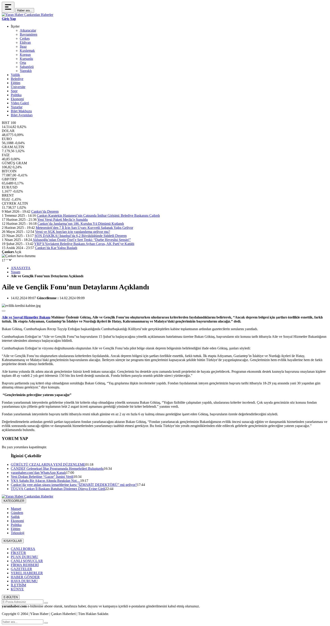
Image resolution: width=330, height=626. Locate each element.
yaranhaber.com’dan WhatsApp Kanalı (38, 472)
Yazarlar (16, 107)
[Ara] (46, 623)
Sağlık (15, 517)
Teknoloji (17, 533)
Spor (14, 91)
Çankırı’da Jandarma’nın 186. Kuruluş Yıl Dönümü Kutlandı (80, 223)
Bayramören (28, 34)
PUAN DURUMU (24, 557)
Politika (16, 95)
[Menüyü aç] (8, 7)
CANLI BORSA (23, 549)
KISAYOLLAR (13, 541)
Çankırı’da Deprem (45, 211)
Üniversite (18, 87)
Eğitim (15, 83)
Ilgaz (23, 46)
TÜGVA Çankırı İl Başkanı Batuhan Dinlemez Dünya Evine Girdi (58, 489)
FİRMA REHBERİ (25, 565)
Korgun (25, 54)
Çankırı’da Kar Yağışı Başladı (56, 248)
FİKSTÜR (18, 553)
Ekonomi (17, 99)
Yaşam (15, 272)
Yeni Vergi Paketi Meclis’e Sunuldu (62, 219)
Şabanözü (27, 67)
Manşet (16, 509)
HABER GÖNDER (25, 577)
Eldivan (25, 42)
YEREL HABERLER (27, 573)
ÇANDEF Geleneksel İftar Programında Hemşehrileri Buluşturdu (57, 468)
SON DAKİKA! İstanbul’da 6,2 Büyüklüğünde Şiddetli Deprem (81, 236)
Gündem (17, 513)
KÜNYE (17, 589)
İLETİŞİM (18, 585)
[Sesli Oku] (3, 311)
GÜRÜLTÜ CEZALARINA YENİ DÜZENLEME (48, 464)
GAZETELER (21, 569)
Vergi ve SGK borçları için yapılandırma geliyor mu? (72, 232)
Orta (23, 63)
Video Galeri (20, 103)
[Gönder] (46, 603)
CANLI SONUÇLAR (27, 561)
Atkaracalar (28, 30)
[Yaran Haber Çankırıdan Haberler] (27, 15)
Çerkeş (25, 38)
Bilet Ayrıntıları (22, 115)
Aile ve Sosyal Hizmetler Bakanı (26, 317)
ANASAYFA (21, 268)
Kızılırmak (27, 50)
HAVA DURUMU (24, 581)
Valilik (15, 75)
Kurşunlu (26, 59)
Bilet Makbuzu (21, 111)
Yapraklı (26, 71)
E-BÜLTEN (11, 597)
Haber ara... (24, 10)
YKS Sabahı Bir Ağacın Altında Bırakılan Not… (45, 481)
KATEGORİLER (14, 501)
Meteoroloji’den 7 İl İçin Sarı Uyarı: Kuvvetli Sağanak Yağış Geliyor (84, 228)
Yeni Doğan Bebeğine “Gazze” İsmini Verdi (42, 477)
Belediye (17, 79)
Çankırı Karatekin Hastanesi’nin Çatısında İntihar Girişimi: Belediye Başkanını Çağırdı (98, 215)
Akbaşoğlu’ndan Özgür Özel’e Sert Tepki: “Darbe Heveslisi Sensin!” (82, 240)
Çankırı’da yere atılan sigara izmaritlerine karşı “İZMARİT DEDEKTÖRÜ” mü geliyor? (74, 485)
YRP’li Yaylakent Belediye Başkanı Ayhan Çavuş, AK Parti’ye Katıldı (84, 244)
